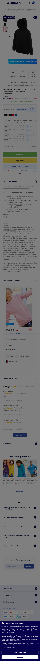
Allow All (20, 657)
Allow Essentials (20, 652)
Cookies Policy (21, 644)
